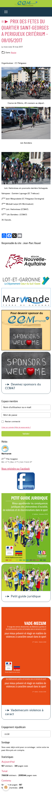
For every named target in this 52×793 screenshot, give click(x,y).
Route (13, 52)
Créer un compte (7, 427)
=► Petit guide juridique (23, 596)
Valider (26, 433)
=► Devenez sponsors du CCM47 (23, 386)
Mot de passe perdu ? (23, 427)
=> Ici (6, 733)
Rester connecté (12, 421)
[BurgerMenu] (6, 11)
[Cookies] (6, 787)
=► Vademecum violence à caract (24, 712)
